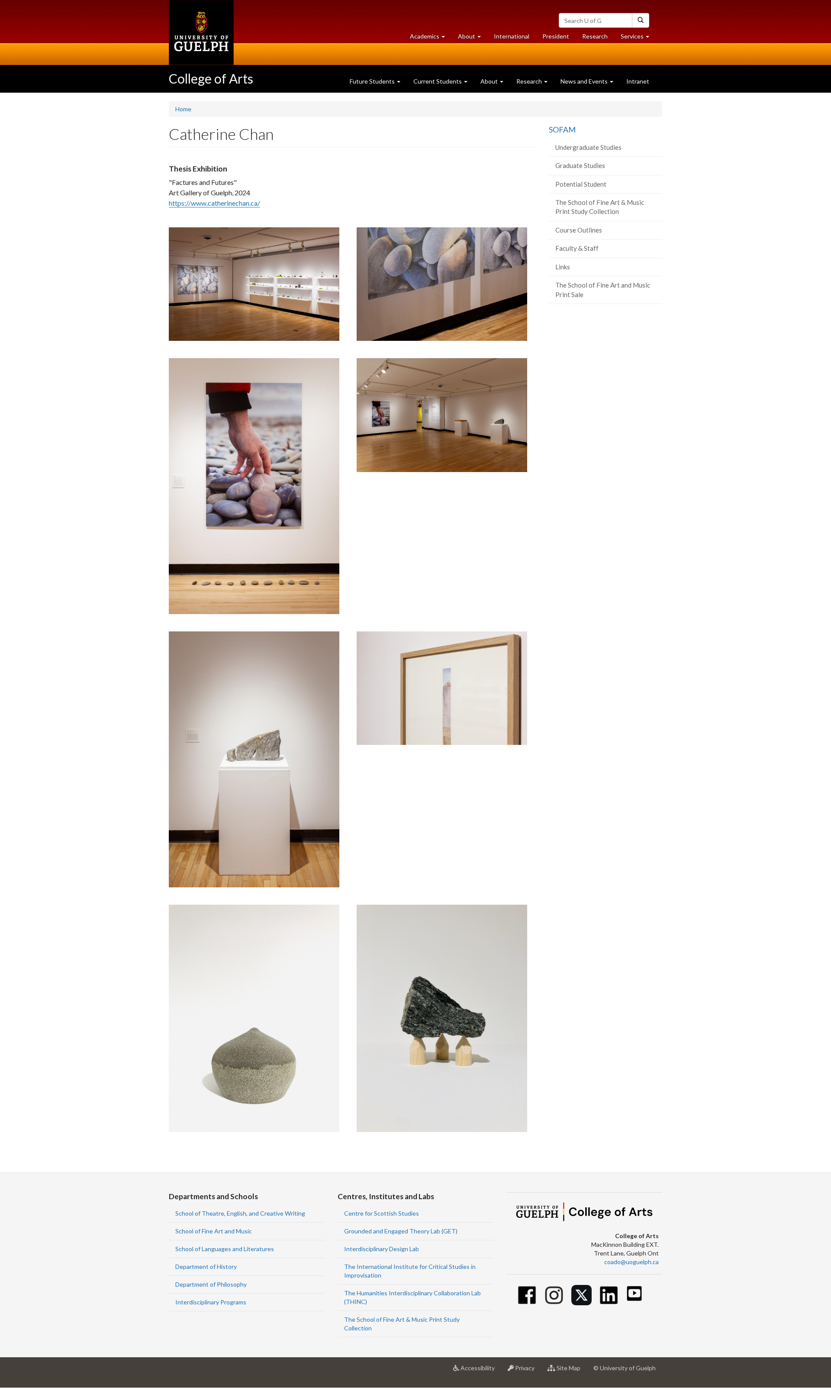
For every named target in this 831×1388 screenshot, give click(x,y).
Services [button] (638, 38)
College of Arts (211, 78)
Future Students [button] (373, 81)
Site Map (571, 1371)
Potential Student (580, 184)
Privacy (527, 1371)
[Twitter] (581, 1295)
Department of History (206, 1266)
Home (183, 109)
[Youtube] (634, 1293)
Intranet (637, 81)
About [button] (472, 38)
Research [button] (529, 81)
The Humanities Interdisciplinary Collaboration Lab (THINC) (412, 1297)
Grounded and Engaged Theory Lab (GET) (400, 1231)
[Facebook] (527, 1295)
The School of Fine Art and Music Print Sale (602, 289)
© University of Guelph (624, 1368)
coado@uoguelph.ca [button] (631, 1261)
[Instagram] (554, 1295)
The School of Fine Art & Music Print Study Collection (599, 206)
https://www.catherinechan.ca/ (214, 203)
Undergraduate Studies (588, 147)
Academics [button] (430, 38)
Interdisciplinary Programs (210, 1302)
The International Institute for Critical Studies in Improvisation (410, 1271)
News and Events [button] (584, 81)
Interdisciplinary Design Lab (381, 1248)
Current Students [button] (438, 81)
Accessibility (480, 1371)
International (511, 36)
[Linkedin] (609, 1295)
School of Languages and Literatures (224, 1248)
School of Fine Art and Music (213, 1231)
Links (562, 267)
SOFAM (562, 129)
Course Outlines (578, 230)
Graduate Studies (580, 165)
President (555, 36)
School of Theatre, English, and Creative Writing (240, 1213)
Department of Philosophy (211, 1284)
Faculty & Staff (577, 248)
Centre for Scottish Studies (381, 1213)
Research (598, 38)
